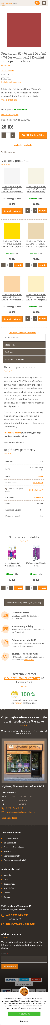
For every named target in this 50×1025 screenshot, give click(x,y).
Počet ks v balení (12, 433)
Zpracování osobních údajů (15, 860)
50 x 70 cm (38, 482)
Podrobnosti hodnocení (11, 82)
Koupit (42, 210)
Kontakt (7, 897)
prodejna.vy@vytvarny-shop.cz (21, 812)
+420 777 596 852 (14, 808)
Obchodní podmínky (12, 856)
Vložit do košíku (35, 135)
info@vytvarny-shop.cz (20, 923)
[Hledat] (33, 3)
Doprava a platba (11, 838)
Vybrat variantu (12, 211)
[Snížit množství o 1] (4, 135)
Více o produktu (9, 100)
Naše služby (9, 888)
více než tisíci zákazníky (22, 678)
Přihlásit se (9, 966)
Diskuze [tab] (9, 352)
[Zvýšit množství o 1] (13, 135)
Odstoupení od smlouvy (14, 847)
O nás (6, 879)
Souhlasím (25, 1014)
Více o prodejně (9, 818)
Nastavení (23, 1021)
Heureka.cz (29, 659)
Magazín (7, 875)
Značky (7, 892)
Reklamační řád (10, 851)
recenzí (18, 703)
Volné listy (38, 497)
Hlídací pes (9, 152)
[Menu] (44, 3)
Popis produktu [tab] (12, 337)
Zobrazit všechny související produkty (24, 602)
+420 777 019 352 (17, 915)
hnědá (40, 476)
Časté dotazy (9, 884)
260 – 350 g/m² (36, 490)
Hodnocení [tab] (10, 345)
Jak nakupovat (10, 843)
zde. (40, 1008)
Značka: (7, 71)
